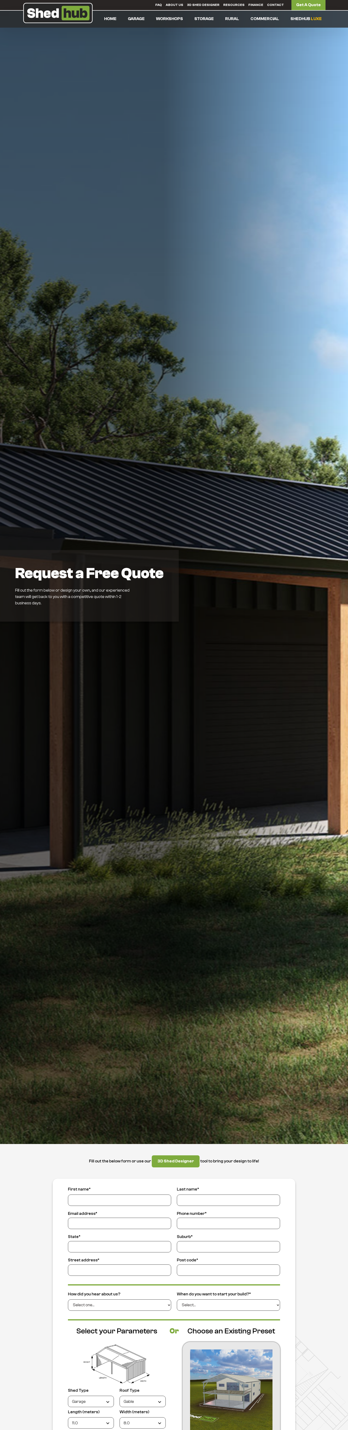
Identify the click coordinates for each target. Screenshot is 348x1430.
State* (74, 1236)
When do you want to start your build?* (214, 1294)
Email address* (82, 1213)
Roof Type (129, 1390)
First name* (79, 1189)
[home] (58, 13)
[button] (136, 19)
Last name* (188, 1189)
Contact (275, 5)
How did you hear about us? (94, 1294)
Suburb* (185, 1236)
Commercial (264, 18)
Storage (204, 18)
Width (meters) (134, 1411)
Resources (234, 5)
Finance (255, 5)
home (110, 18)
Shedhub (306, 18)
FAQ (158, 5)
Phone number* (192, 1213)
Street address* (83, 1260)
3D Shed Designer (203, 5)
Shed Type (78, 1390)
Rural (232, 18)
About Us (174, 5)
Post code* (187, 1260)
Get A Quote (308, 4)
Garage (136, 18)
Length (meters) (84, 1411)
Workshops (169, 18)
